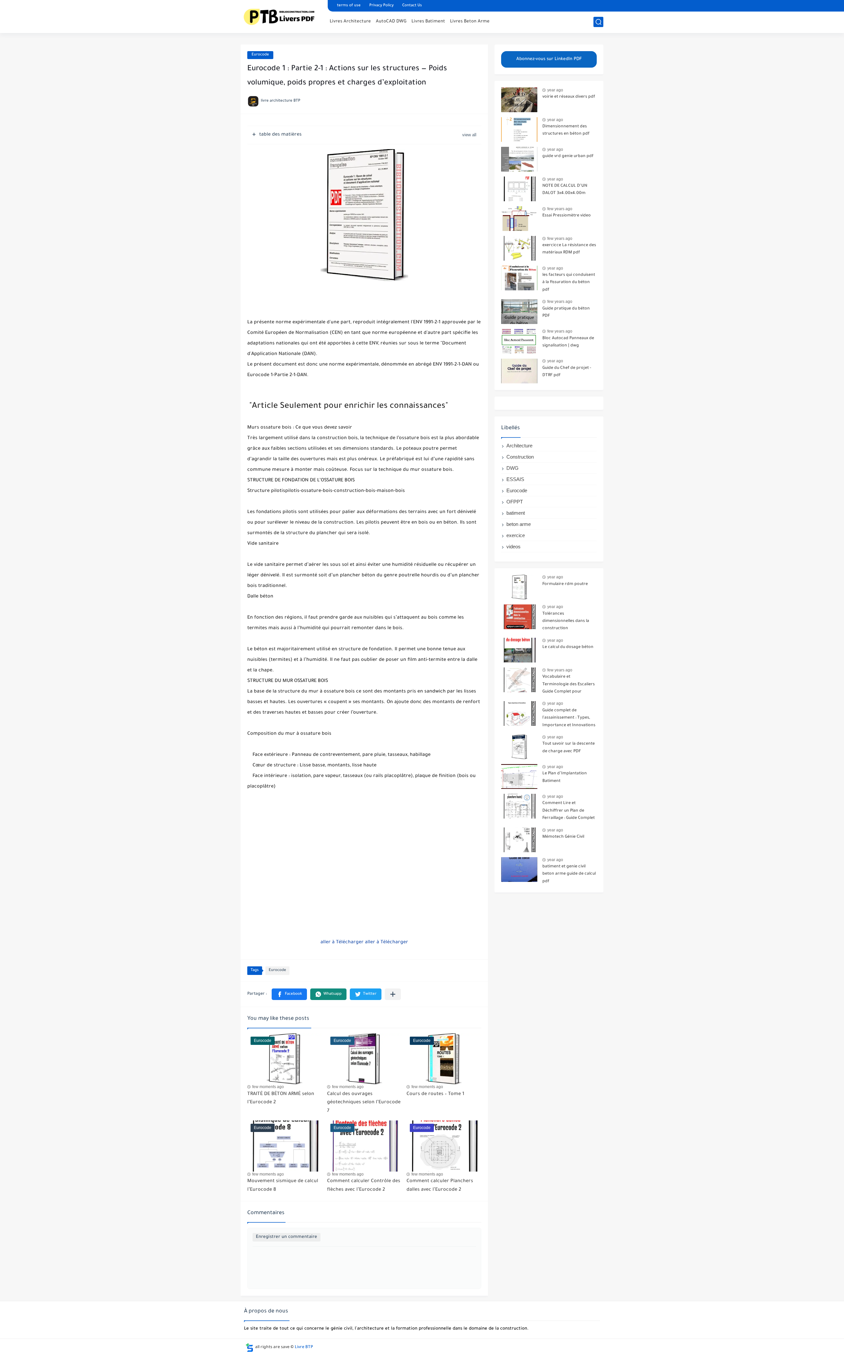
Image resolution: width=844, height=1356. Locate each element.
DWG (512, 468)
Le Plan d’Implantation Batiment (564, 777)
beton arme (518, 524)
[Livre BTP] (282, 15)
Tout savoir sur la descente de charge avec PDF (568, 748)
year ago (555, 90)
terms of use (349, 6)
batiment (515, 513)
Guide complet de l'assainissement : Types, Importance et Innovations (568, 718)
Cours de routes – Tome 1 (435, 1094)
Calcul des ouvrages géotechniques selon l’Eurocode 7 (364, 1103)
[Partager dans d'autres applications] (393, 994)
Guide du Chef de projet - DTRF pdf (566, 372)
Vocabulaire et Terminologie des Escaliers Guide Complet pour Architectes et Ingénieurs (568, 685)
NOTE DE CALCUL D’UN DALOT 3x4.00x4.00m (564, 190)
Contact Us (412, 6)
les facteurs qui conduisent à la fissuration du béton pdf (568, 282)
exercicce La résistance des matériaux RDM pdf (569, 249)
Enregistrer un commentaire (286, 1237)
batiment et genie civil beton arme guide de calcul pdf (569, 874)
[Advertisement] (364, 891)
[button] (289, 994)
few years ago (559, 209)
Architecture (519, 445)
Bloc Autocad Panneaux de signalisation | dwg (568, 342)
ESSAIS (515, 479)
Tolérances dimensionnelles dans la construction (565, 621)
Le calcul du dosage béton (567, 647)
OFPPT (514, 501)
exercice (515, 535)
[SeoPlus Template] (250, 1347)
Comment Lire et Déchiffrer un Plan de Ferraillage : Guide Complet (568, 811)
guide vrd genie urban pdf (567, 156)
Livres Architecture (350, 21)
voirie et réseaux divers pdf (568, 97)
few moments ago (268, 1086)
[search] (598, 22)
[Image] (519, 99)
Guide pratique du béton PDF (566, 312)
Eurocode (260, 55)
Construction (520, 457)
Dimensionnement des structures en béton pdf (565, 130)
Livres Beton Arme (470, 21)
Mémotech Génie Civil (563, 837)
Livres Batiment (428, 21)
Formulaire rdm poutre (565, 584)
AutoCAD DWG (391, 21)
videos (513, 546)
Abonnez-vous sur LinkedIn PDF (549, 59)
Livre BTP (304, 1347)
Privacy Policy (381, 6)
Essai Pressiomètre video (566, 215)
